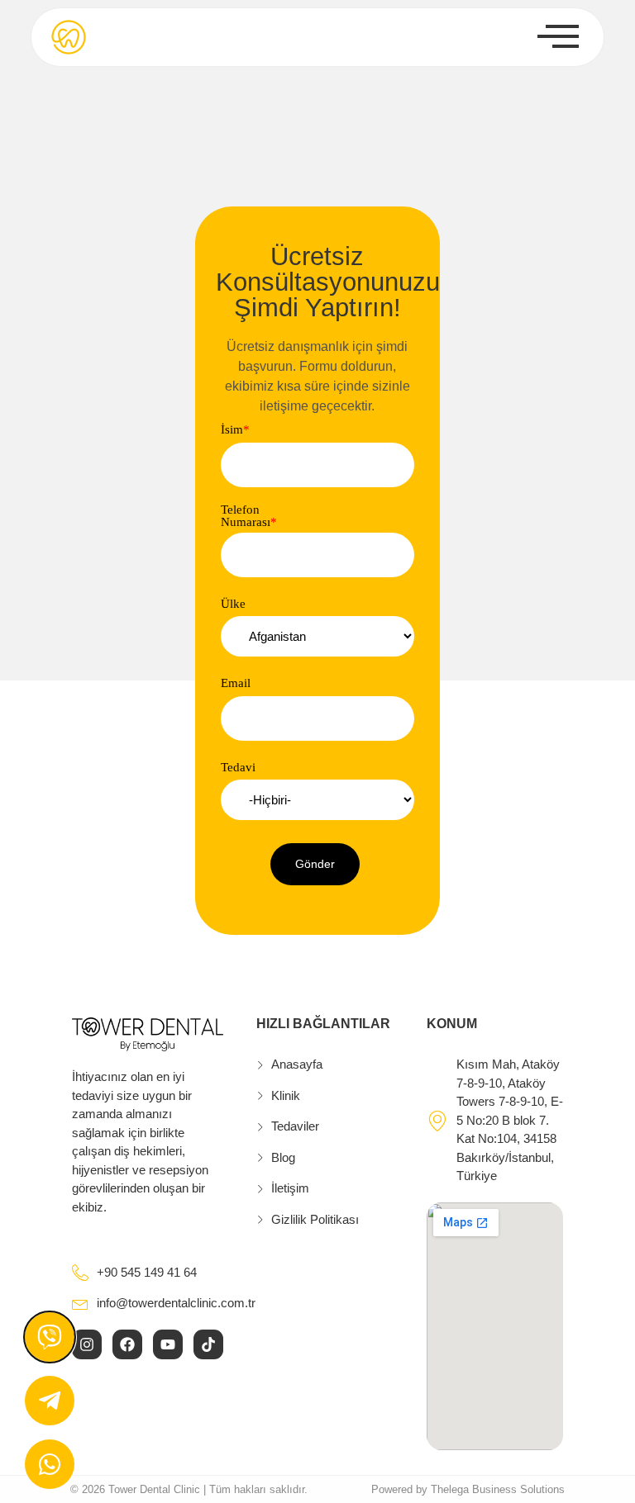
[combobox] (317, 636)
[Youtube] (168, 1344)
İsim (235, 430)
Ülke (233, 604)
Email (236, 683)
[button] (315, 864)
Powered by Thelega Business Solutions (468, 1489)
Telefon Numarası (249, 516)
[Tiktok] (208, 1344)
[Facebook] (127, 1344)
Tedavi (238, 767)
